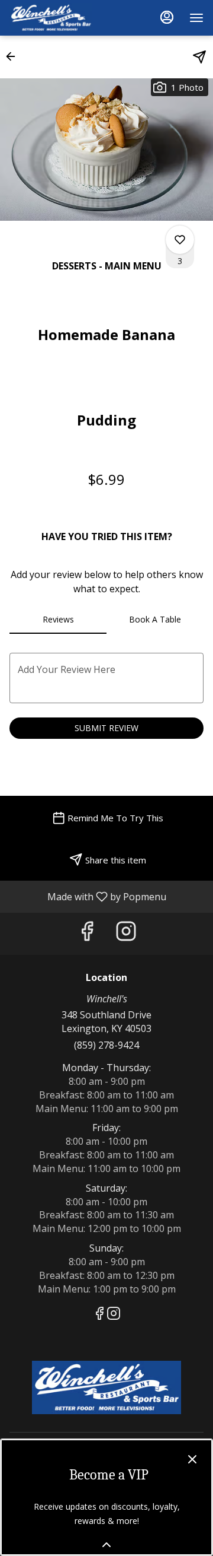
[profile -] (167, 17)
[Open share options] (199, 57)
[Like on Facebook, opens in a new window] (87, 934)
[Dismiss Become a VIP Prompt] (192, 1459)
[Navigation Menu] (196, 18)
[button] (14, 56)
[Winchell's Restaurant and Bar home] (62, 18)
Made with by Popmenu (87, 896)
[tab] (57, 619)
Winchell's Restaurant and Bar (106, 1387)
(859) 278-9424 (106, 1045)
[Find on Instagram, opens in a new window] (126, 934)
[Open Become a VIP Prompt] (106, 1545)
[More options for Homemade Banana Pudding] (180, 240)
